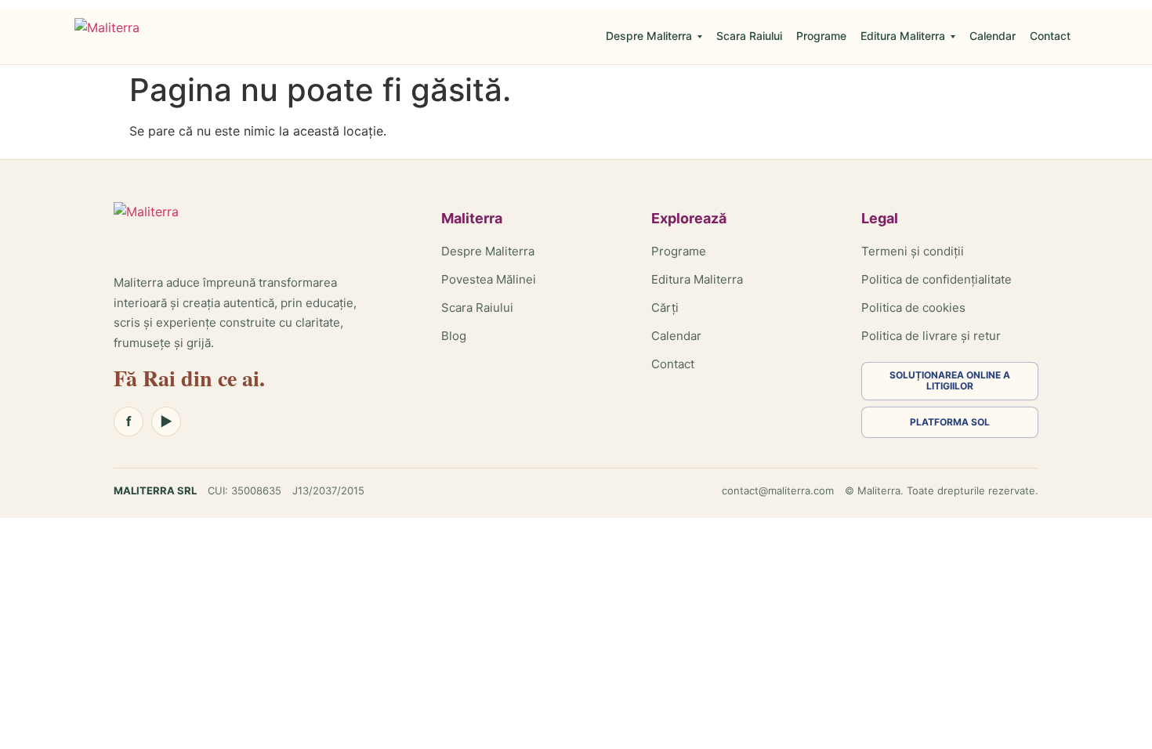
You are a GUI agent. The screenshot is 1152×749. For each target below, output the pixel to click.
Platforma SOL (950, 422)
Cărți (665, 307)
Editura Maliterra (902, 35)
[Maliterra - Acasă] (106, 36)
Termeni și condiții (912, 251)
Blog (453, 335)
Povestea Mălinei (488, 279)
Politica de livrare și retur (931, 335)
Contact (1050, 35)
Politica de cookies (913, 307)
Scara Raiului (749, 35)
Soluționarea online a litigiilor (949, 380)
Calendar (992, 35)
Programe (821, 35)
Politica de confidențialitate (936, 279)
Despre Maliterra (649, 35)
